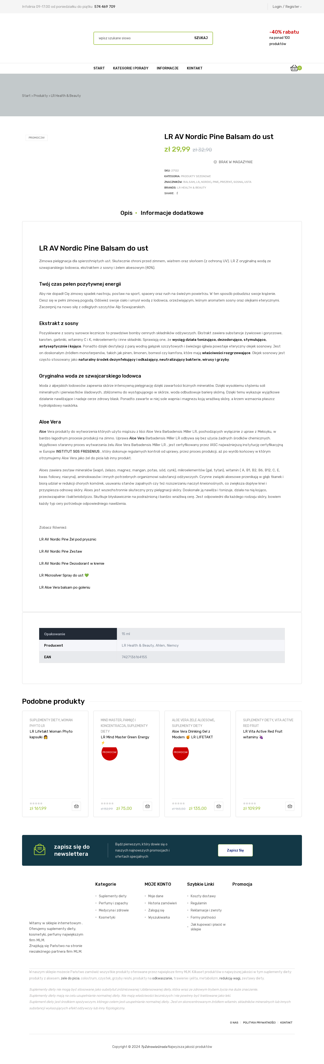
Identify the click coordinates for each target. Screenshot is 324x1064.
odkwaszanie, (162, 978)
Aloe (42, 431)
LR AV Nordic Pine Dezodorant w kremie (71, 563)
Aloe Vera (136, 438)
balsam (189, 182)
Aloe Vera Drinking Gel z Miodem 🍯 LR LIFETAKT (192, 734)
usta (247, 182)
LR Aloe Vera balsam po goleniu (64, 587)
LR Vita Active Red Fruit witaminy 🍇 (262, 734)
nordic (206, 182)
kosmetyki (37, 934)
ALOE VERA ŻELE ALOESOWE (193, 720)
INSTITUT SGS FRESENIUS (77, 451)
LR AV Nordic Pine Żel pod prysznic (67, 539)
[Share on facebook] (177, 193)
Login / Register (286, 7)
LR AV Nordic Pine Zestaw (60, 551)
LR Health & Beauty (191, 187)
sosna (238, 182)
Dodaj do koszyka (76, 806)
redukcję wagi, (230, 978)
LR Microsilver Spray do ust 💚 (64, 575)
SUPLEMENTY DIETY (45, 720)
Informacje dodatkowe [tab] (172, 213)
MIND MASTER (111, 720)
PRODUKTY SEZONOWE (196, 176)
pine (216, 182)
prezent (226, 182)
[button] (235, 850)
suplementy (56, 929)
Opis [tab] (126, 213)
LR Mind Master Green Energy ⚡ (125, 740)
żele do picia (70, 978)
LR (198, 182)
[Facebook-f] (33, 1022)
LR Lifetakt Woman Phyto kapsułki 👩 (51, 734)
